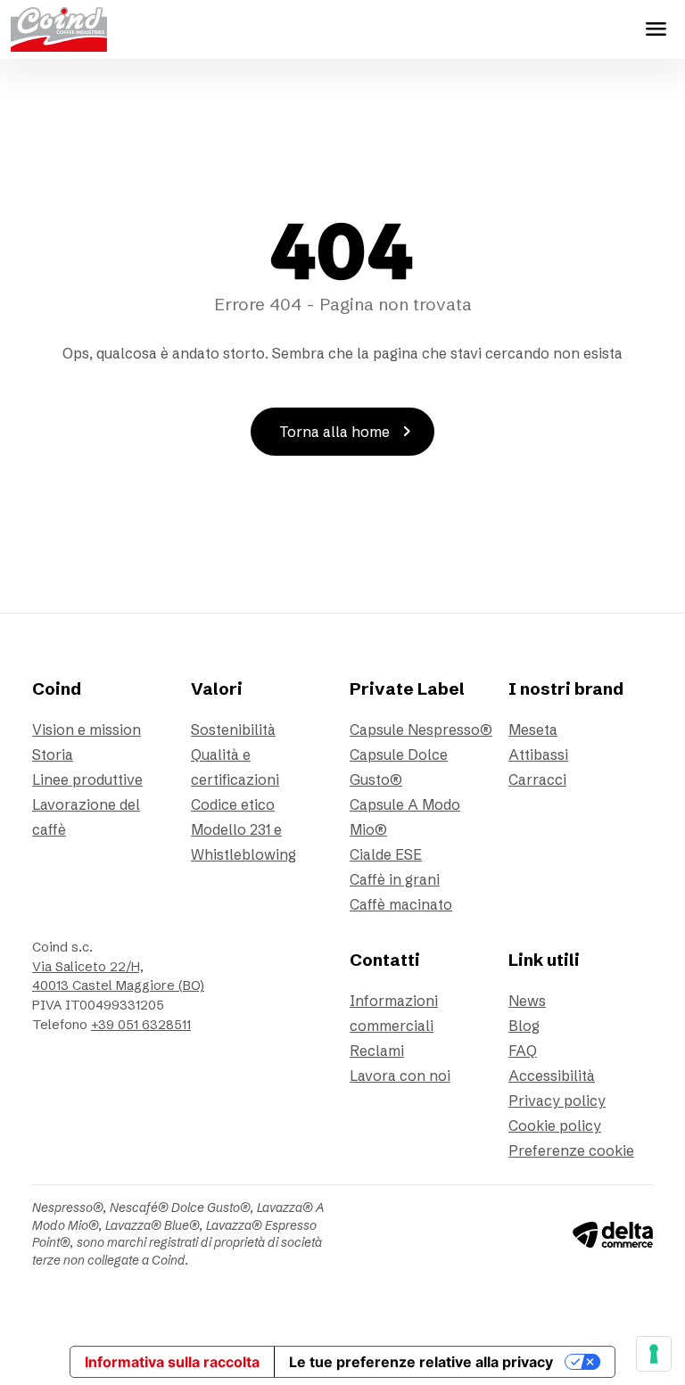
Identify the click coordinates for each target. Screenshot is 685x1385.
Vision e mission (86, 729)
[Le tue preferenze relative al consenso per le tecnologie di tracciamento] (654, 1354)
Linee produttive (87, 779)
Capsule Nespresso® (421, 729)
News (527, 1001)
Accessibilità (551, 1075)
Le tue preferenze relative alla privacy (421, 1362)
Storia (52, 754)
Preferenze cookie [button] (571, 1150)
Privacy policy (557, 1100)
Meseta (532, 729)
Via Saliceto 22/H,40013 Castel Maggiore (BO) (118, 976)
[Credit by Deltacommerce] (613, 1233)
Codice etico (233, 804)
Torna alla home (348, 431)
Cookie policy (554, 1125)
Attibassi (538, 754)
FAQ (522, 1050)
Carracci (537, 779)
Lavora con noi (400, 1075)
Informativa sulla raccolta (172, 1362)
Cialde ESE (386, 854)
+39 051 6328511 (141, 1025)
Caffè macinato (401, 904)
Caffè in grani (395, 879)
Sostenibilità (233, 729)
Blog (524, 1026)
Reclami (377, 1050)
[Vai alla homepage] (59, 29)
